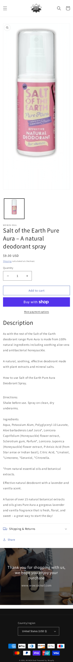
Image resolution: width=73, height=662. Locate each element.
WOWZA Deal (31, 660)
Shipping (7, 261)
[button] (5, 8)
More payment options (36, 311)
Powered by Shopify (45, 660)
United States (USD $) (34, 631)
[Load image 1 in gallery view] (14, 209)
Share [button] (11, 539)
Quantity (8, 268)
